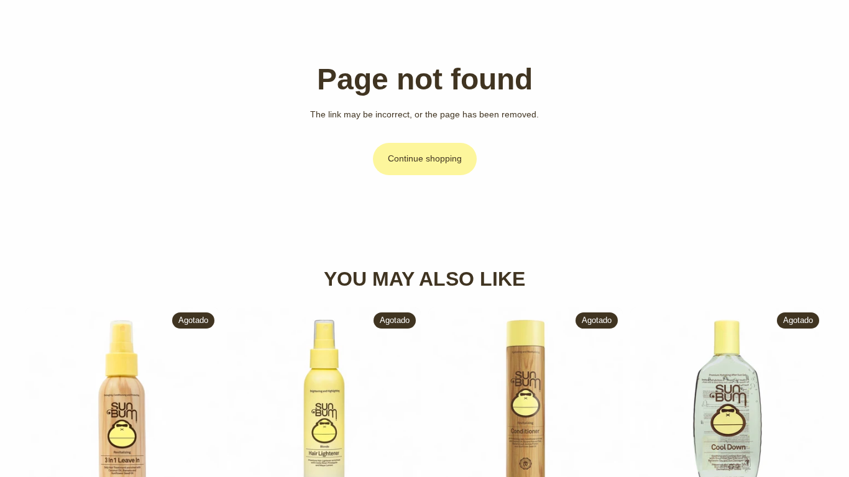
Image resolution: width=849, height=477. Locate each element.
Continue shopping (425, 158)
